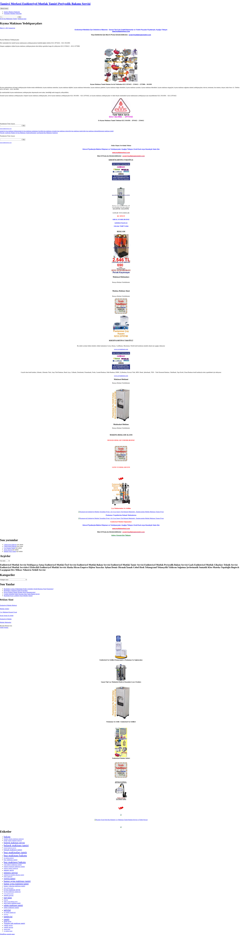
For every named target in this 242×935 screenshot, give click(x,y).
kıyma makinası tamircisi (77, 131)
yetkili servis (8, 925)
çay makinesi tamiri (8, 931)
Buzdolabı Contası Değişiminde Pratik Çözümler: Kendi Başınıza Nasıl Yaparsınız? (29, 589)
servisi (7, 910)
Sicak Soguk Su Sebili (6, 615)
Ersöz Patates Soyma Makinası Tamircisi (15, 133)
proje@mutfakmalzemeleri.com (140, 35)
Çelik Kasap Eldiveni (10, 544)
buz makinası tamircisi (9, 858)
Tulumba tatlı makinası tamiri (14, 923)
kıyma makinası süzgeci (62, 131)
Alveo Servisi (8, 550)
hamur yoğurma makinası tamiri (14, 886)
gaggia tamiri (9, 878)
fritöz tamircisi (8, 876)
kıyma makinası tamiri (9, 893)
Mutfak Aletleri (4, 609)
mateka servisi (8, 895)
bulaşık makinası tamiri (16, 845)
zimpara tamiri (7, 929)
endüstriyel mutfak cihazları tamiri (14, 875)
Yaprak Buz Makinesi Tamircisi (44, 133)
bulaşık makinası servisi (14, 842)
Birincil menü (4, 8)
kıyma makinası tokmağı (91, 131)
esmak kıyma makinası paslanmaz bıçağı (30, 131)
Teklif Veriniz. (4, 627)
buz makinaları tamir (15, 852)
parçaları (8, 897)
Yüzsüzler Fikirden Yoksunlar (13, 13)
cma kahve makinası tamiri (13, 865)
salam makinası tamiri (13, 905)
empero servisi (11, 872)
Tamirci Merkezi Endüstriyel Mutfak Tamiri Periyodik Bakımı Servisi (45, 3)
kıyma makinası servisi (12, 890)
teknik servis (7, 921)
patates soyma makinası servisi (10, 901)
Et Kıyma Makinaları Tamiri (8, 19)
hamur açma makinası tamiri (17, 881)
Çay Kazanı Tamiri (9, 548)
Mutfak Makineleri (5, 622)
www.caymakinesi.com (121, 349)
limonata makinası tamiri (106, 131)
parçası (6, 900)
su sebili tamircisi (10, 912)
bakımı (7, 836)
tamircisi (8, 916)
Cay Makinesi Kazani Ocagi (8, 612)
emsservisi (12, 28)
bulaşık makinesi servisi (10, 848)
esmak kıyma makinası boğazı (9, 131)
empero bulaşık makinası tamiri (14, 866)
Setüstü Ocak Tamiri (10, 551)
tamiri (6, 919)
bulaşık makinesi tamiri (13, 850)
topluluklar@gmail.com (121, 223)
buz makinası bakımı (15, 855)
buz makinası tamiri (10, 860)
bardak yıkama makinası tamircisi (14, 839)
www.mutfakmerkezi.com (121, 31)
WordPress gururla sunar (7, 934)
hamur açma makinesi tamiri (16, 883)
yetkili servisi (8, 927)
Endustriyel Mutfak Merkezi (8, 605)
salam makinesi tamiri (11, 907)
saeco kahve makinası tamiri (12, 903)
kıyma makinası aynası (48, 131)
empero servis (9, 870)
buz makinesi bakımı (15, 862)
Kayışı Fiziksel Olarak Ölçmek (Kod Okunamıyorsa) (19, 592)
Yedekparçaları (21, 19)
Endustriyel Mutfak (6, 619)
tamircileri (6, 914)
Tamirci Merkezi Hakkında (12, 12)
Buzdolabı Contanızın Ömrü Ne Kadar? (16, 590)
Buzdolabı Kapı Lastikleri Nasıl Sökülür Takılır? (18, 595)
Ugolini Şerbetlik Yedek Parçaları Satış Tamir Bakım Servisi (22, 594)
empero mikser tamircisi (11, 868)
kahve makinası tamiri (8, 888)
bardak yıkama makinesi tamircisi (13, 840)
